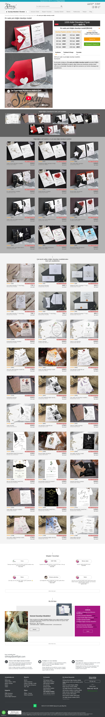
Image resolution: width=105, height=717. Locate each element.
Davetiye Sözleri (58, 11)
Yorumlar (78, 52)
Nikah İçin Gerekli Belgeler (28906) (70, 685)
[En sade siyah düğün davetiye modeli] (60, 123)
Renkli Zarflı (22, 15)
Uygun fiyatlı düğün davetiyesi (86, 617)
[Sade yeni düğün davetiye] (92, 123)
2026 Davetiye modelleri (48, 683)
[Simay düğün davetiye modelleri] (11, 9)
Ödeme (68, 11)
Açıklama (58, 52)
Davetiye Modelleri (14, 15)
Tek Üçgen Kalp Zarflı (31, 15)
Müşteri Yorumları (47, 11)
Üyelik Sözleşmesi (28, 681)
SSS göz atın (92, 681)
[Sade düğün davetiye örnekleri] (76, 123)
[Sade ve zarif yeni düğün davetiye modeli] (29, 123)
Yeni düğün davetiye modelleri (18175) (71, 697)
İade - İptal (26, 686)
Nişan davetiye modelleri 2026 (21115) (71, 695)
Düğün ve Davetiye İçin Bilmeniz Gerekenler (85, 613)
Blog (90, 11)
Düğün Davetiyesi (9, 693)
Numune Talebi (35, 11)
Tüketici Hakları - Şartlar (10, 681)
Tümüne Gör (65, 699)
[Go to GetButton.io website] (3, 715)
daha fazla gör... (52, 591)
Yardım (6, 686)
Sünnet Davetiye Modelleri (40, 616)
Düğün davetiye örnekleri (48, 681)
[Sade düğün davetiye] (13, 123)
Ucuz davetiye (46, 685)
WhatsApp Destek (93, 691)
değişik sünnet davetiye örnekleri (46, 624)
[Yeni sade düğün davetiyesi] (37, 134)
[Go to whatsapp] (4, 712)
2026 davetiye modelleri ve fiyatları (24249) (72, 690)
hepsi (88, 631)
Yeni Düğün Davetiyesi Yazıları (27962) (71, 688)
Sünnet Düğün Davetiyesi (10, 696)
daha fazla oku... (53, 643)
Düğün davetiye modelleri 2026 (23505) (71, 692)
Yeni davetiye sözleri (47, 680)
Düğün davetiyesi (47, 689)
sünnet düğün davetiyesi (34, 624)
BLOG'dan (52, 601)
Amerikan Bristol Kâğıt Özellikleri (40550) (72, 680)
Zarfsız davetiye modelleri (49, 693)
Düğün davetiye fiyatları (85, 619)
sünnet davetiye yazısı (57, 624)
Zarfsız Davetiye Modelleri (85, 615)
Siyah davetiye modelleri (48, 688)
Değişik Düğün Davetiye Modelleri (86, 622)
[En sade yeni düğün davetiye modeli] (52, 134)
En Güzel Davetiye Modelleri (86, 627)
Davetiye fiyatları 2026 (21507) (69, 693)
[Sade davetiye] (44, 123)
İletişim (85, 11)
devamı (34, 629)
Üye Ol (25, 680)
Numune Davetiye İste (48, 694)
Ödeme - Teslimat (28, 693)
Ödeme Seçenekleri (28, 695)
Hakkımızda (76, 11)
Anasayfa (7, 15)
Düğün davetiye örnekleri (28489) (70, 686)
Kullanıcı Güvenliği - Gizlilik (30, 683)
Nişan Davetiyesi (8, 695)
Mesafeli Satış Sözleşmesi (30, 685)
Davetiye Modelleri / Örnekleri (16, 11)
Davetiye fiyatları (47, 686)
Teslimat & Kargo (68, 52)
